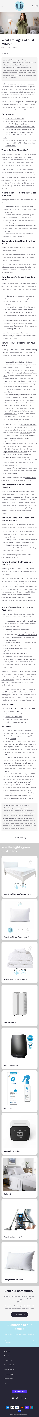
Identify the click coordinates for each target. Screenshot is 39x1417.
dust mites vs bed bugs (10, 557)
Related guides (11, 146)
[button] (2, 6)
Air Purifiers (9, 1023)
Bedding (7, 1194)
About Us (7, 1351)
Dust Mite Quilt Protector (14, 980)
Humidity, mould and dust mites (17, 719)
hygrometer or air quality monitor (15, 452)
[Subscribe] (32, 1342)
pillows (15, 397)
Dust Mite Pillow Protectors (15, 937)
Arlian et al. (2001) (10, 457)
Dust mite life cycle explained (16, 722)
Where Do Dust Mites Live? (15, 118)
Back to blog (20, 838)
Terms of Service (10, 1365)
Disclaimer (7, 1356)
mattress (7, 397)
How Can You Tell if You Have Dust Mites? (20, 127)
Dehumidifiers (10, 1065)
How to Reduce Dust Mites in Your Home (20, 129)
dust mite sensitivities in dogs (20, 664)
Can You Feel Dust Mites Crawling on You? (20, 124)
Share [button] (6, 53)
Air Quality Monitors (12, 1151)
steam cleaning (29, 505)
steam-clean (32, 468)
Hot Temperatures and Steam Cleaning (19, 132)
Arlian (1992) (15, 169)
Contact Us (8, 1360)
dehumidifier (17, 449)
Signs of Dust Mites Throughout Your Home (21, 143)
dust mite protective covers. (27, 634)
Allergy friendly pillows (13, 1280)
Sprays (7, 1108)
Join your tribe (19, 1314)
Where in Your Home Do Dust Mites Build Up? (21, 121)
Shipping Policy (9, 1369)
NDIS (5, 1383)
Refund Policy (8, 1378)
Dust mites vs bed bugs (14, 716)
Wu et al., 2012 (25, 433)
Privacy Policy (9, 1374)
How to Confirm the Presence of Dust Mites (21, 140)
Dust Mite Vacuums (12, 1237)
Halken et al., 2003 (10, 414)
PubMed (13, 738)
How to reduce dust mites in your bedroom (20, 714)
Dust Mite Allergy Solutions (21, 1414)
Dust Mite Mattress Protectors (16, 894)
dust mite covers (28, 397)
